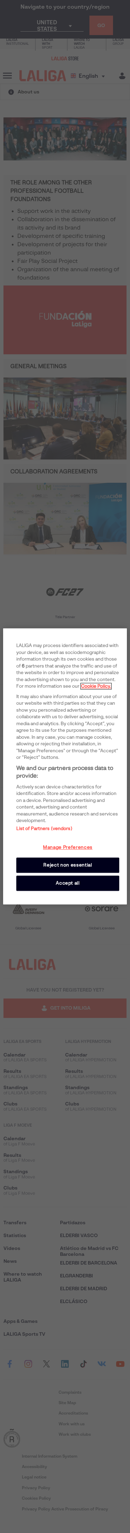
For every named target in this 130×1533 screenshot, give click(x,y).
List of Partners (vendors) (44, 828)
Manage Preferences (68, 847)
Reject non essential (67, 865)
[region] (65, 766)
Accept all (68, 883)
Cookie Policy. (96, 686)
